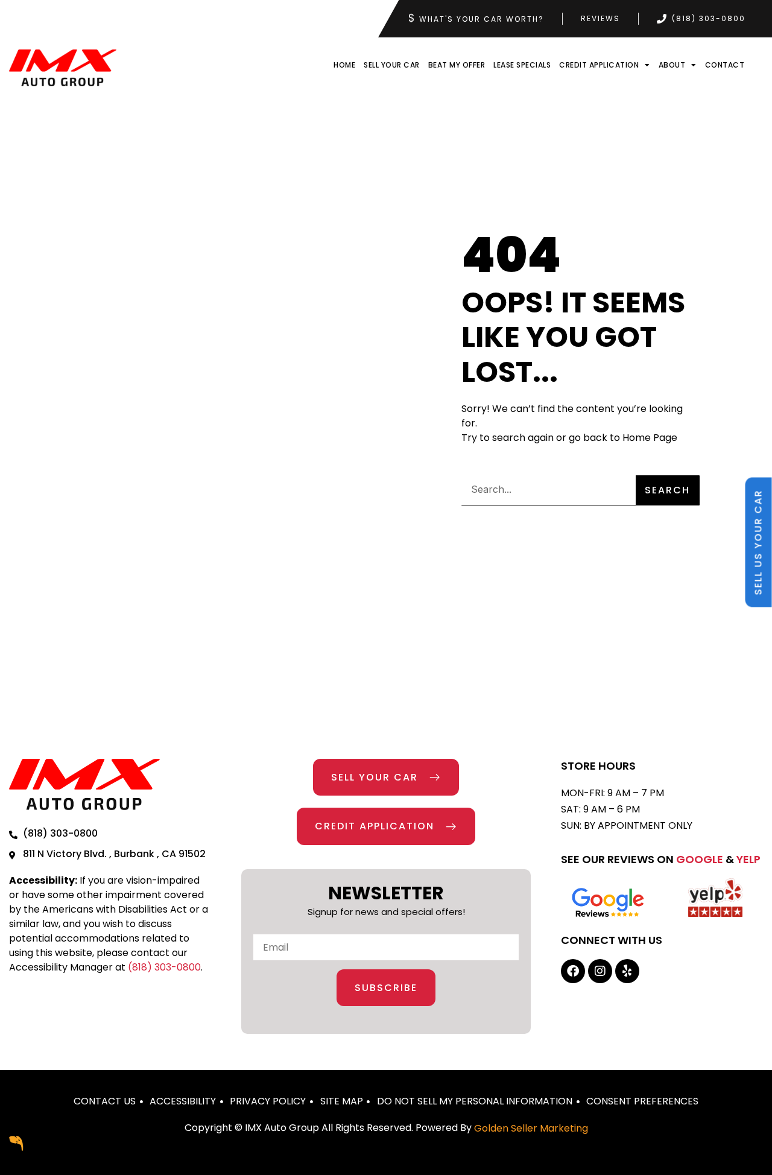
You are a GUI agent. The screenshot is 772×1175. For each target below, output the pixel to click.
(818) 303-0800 (164, 967)
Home (344, 65)
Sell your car (392, 65)
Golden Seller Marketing (531, 1128)
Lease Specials (522, 65)
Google (699, 859)
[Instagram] (600, 971)
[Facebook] (573, 971)
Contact (725, 65)
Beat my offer (457, 65)
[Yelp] (627, 971)
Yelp (748, 859)
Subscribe (386, 988)
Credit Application (599, 65)
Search (667, 490)
